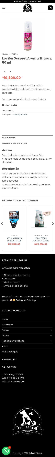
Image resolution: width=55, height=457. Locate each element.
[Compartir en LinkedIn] (30, 121)
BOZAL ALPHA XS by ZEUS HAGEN (14, 239)
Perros (5, 330)
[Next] (52, 229)
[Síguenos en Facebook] (4, 442)
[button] (4, 7)
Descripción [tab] (8, 138)
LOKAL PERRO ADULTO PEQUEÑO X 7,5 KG (41, 241)
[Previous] (2, 229)
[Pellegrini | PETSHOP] (27, 8)
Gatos (5, 335)
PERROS (14, 54)
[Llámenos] (20, 442)
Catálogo (7, 324)
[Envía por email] (20, 121)
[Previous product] (10, 71)
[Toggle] (51, 330)
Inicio (5, 54)
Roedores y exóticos (13, 341)
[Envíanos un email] (15, 442)
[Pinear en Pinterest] (25, 121)
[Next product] (4, 71)
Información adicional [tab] (14, 143)
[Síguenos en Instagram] (9, 442)
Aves (4, 346)
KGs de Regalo (10, 351)
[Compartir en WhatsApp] (4, 121)
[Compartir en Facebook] (9, 121)
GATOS (16, 115)
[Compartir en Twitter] (15, 121)
